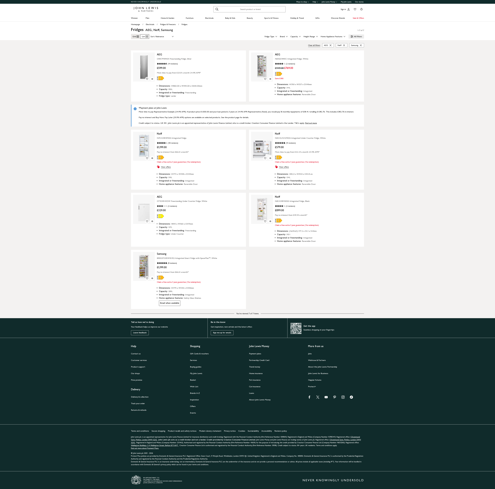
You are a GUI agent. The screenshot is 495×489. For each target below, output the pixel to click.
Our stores (359, 2)
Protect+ (312, 386)
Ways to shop (301, 2)
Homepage (135, 24)
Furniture (189, 18)
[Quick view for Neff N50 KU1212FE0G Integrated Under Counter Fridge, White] (270, 158)
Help (314, 2)
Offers (193, 406)
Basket (193, 380)
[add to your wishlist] (147, 79)
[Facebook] (309, 398)
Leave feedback (140, 333)
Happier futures (314, 380)
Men (147, 18)
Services (193, 360)
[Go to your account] (348, 9)
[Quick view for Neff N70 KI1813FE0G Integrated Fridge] (152, 158)
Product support (138, 367)
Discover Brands (338, 18)
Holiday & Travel (297, 18)
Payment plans (255, 353)
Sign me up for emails (222, 333)
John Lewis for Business (318, 373)
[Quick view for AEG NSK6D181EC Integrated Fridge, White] (270, 79)
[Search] (217, 9)
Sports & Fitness (271, 18)
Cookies (241, 431)
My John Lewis (346, 2)
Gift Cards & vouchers (199, 353)
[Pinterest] (334, 398)
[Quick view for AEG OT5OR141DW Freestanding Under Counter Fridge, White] (152, 221)
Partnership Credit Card (259, 360)
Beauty (250, 18)
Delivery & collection (139, 397)
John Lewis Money (328, 2)
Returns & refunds (138, 410)
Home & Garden (167, 18)
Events (193, 413)
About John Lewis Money (260, 399)
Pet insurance (255, 380)
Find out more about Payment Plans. (145, 448)
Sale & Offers (358, 18)
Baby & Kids (230, 18)
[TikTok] (351, 398)
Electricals (209, 18)
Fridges (184, 24)
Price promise (136, 380)
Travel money (254, 367)
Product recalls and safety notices (182, 431)
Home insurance (256, 373)
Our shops (135, 373)
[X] (317, 398)
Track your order (138, 403)
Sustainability (253, 431)
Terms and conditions (140, 431)
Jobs (310, 353)
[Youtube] (326, 398)
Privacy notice (230, 431)
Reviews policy (280, 431)
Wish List (194, 386)
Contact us (136, 353)
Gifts (317, 18)
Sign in (343, 9)
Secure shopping (158, 431)
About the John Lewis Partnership (322, 367)
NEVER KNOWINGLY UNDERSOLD (146, 2)
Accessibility (266, 431)
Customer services (139, 360)
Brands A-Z (195, 393)
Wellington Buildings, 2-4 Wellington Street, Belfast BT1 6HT (155, 445)
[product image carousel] (144, 67)
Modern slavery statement (210, 431)
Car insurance (254, 386)
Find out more (311, 123)
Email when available (169, 304)
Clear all (314, 45)
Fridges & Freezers (168, 24)
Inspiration (194, 399)
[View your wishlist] (354, 9)
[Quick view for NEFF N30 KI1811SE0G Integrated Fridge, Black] (270, 221)
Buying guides (195, 367)
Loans (251, 393)
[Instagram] (343, 398)
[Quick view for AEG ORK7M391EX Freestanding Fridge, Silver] (152, 79)
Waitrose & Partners (317, 360)
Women (134, 18)
